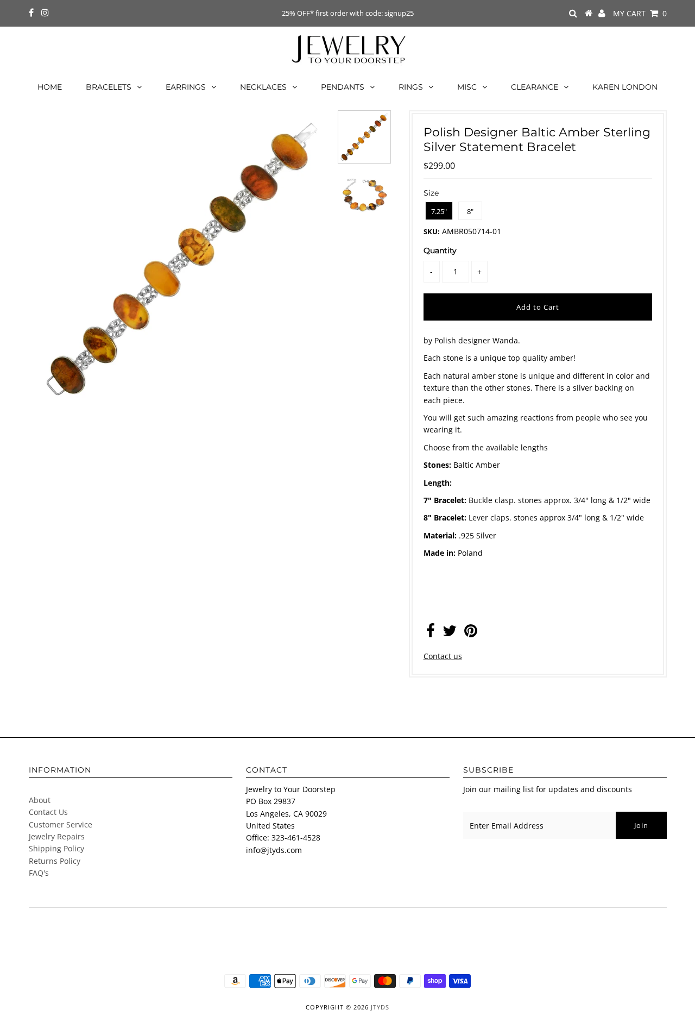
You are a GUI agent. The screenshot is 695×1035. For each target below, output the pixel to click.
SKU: (432, 231)
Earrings (186, 87)
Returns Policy (54, 861)
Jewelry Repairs (57, 836)
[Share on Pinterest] (470, 633)
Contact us (443, 656)
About (39, 800)
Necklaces (263, 87)
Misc (467, 87)
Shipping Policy (56, 848)
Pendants (342, 87)
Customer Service (60, 824)
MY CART (640, 13)
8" (470, 211)
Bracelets (108, 87)
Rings (411, 87)
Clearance (534, 87)
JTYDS (380, 1007)
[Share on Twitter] (450, 633)
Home (49, 87)
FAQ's (39, 873)
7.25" (439, 211)
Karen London (625, 87)
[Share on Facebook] (430, 633)
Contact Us (48, 812)
